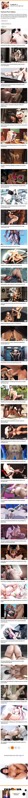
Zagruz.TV (21, 755)
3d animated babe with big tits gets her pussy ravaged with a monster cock (14, 702)
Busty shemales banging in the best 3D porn (10, 246)
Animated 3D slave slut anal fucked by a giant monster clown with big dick (13, 65)
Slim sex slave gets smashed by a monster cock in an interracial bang (12, 421)
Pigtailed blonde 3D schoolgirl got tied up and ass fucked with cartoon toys (13, 382)
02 (15, 747)
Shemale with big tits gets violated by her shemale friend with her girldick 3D (13, 186)
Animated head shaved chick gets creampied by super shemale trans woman (12, 85)
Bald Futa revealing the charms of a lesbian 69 (11, 323)
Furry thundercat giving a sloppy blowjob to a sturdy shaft (13, 461)
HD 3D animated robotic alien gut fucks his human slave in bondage (13, 304)
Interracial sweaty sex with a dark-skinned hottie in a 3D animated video (13, 481)
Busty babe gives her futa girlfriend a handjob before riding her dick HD (13, 562)
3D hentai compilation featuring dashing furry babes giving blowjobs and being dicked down (13, 541)
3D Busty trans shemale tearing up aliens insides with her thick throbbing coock (13, 206)
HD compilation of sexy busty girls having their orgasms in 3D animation (13, 743)
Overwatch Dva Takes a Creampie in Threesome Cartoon (13, 45)
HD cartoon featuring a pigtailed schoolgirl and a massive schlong (13, 166)
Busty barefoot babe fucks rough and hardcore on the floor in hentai (14, 601)
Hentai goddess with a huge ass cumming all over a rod (13, 284)
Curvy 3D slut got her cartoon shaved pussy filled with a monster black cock (13, 343)
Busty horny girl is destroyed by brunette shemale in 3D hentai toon (13, 641)
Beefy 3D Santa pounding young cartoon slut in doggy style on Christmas (13, 146)
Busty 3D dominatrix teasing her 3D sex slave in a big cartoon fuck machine (14, 125)
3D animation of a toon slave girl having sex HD (11, 362)
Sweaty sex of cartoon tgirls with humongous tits (11, 265)
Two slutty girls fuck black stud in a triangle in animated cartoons (13, 501)
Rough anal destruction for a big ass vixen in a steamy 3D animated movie (13, 442)
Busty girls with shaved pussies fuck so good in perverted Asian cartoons (13, 621)
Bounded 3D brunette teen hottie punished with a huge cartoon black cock (12, 227)
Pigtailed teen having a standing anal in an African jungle (13, 401)
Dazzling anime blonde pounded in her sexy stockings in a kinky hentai (13, 521)
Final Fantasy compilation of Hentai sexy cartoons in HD (13, 581)
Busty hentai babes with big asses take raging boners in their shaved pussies (14, 722)
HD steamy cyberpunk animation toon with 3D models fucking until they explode (12, 662)
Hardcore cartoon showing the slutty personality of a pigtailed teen (12, 105)
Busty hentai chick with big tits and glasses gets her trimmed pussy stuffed (14, 682)
